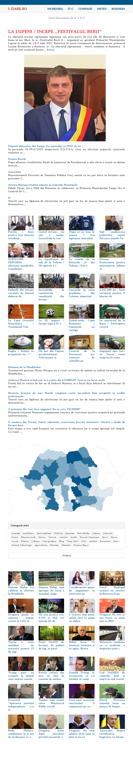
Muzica (25, 541)
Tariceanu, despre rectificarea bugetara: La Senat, (112, 733)
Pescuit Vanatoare (89, 537)
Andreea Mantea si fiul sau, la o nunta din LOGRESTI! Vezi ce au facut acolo (56, 380)
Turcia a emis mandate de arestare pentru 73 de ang (21, 647)
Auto (116, 541)
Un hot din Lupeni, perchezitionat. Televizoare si (51, 354)
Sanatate (70, 533)
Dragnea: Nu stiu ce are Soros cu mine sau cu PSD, (112, 618)
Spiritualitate (44, 533)
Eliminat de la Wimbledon (24, 367)
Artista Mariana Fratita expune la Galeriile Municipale (43, 184)
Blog (61, 541)
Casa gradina (49, 541)
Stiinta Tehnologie (22, 545)
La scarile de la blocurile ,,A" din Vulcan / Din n (82, 262)
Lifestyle (108, 533)
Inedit (74, 537)
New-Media (83, 533)
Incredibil (55, 8)
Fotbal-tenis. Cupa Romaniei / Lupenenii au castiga (82, 325)
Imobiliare (28, 533)
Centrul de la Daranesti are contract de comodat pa (82, 356)
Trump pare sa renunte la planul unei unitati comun (21, 675)
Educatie (66, 545)
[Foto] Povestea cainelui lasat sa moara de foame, (112, 703)
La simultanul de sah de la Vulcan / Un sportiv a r (51, 262)
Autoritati (14, 172)
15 (9, 197)
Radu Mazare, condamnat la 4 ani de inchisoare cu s (21, 733)
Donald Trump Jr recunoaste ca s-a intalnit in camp (82, 675)
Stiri (83, 541)
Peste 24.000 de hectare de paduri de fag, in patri (51, 645)
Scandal (16, 533)
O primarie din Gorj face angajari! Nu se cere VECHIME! (44, 409)
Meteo (102, 8)
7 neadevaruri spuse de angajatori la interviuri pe (82, 590)
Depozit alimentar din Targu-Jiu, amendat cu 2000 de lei (44, 146)
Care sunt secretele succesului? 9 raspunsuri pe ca (82, 703)
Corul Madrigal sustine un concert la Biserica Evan (112, 590)
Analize (93, 541)
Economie (105, 541)
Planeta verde (28, 537)
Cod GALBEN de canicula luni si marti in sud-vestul (112, 675)
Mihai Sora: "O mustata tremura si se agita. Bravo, (82, 645)
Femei (15, 537)
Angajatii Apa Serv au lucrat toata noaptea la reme (112, 354)
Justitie (63, 537)
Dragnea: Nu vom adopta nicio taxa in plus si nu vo (82, 733)
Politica (58, 533)
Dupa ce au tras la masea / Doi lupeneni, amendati (82, 235)
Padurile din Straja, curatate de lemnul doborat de (21, 293)
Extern (42, 537)
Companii (85, 8)
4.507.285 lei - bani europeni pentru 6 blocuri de (112, 293)
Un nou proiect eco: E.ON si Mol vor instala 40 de (51, 618)
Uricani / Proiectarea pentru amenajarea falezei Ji (112, 264)
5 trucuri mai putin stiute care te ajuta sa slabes (82, 618)
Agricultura (41, 545)
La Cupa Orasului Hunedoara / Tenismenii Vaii (21, 323)
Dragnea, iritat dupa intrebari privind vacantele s (51, 733)
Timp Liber (73, 541)
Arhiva (66, 555)
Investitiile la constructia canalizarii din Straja (51, 294)
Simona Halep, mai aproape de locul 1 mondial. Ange (51, 590)
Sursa (50, 49)
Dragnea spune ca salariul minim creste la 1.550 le (21, 618)
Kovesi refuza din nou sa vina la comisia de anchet (51, 675)
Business (118, 8)
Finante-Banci (81, 545)
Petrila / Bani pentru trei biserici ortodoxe (21, 235)
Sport (105, 537)
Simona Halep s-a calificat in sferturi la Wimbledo (21, 590)
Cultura (35, 541)
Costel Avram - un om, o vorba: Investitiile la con (51, 235)
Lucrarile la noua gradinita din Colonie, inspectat (82, 293)
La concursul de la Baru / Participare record (112, 323)
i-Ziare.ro (17, 9)
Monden (54, 545)
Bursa (114, 537)
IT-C (70, 8)
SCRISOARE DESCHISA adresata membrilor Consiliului (21, 264)
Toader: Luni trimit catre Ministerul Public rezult (51, 703)
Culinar (96, 533)
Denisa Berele (17, 159)
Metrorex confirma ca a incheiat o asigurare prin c (112, 645)
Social (15, 541)
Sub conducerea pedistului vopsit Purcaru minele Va (112, 235)
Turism (52, 537)
